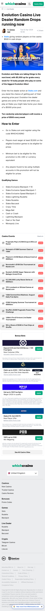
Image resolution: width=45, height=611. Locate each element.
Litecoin (5, 549)
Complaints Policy (7, 585)
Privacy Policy (23, 576)
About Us (20, 567)
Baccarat (5, 533)
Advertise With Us (7, 567)
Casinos (5, 483)
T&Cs (31, 359)
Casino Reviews (8, 493)
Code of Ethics (22, 573)
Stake (6, 36)
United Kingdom (18, 473)
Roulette (5, 514)
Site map (30, 567)
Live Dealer (6, 523)
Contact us (5, 570)
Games (5, 508)
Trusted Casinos (8, 490)
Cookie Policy (6, 579)
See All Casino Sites (22, 452)
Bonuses (6, 499)
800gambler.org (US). (33, 604)
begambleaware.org (28, 446)
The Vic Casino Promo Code (12, 374)
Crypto (5, 539)
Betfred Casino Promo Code (12, 420)
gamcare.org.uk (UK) (16, 604)
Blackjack (5, 518)
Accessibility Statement (9, 582)
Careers (15, 570)
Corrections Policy (8, 573)
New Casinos (7, 487)
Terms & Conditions (8, 576)
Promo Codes (7, 502)
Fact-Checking (27, 570)
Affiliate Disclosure (27, 582)
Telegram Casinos (8, 542)
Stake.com (33, 91)
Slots (3, 511)
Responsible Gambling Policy (24, 579)
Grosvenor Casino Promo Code (13, 354)
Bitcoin (4, 546)
